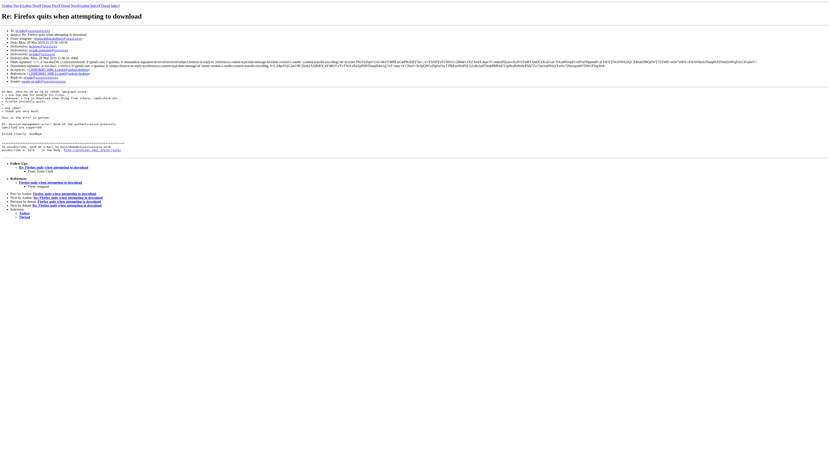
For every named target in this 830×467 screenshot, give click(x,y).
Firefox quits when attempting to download (50, 182)
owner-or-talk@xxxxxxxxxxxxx (44, 81)
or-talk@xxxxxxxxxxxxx (33, 31)
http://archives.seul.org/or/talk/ (92, 150)
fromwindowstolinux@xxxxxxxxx (58, 38)
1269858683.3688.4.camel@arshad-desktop (58, 70)
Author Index (89, 6)
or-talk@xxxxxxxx (42, 54)
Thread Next (69, 6)
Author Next (30, 6)
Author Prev (11, 6)
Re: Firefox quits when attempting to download (53, 167)
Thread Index (109, 6)
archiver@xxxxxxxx (43, 46)
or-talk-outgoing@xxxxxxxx (48, 50)
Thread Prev (49, 6)
